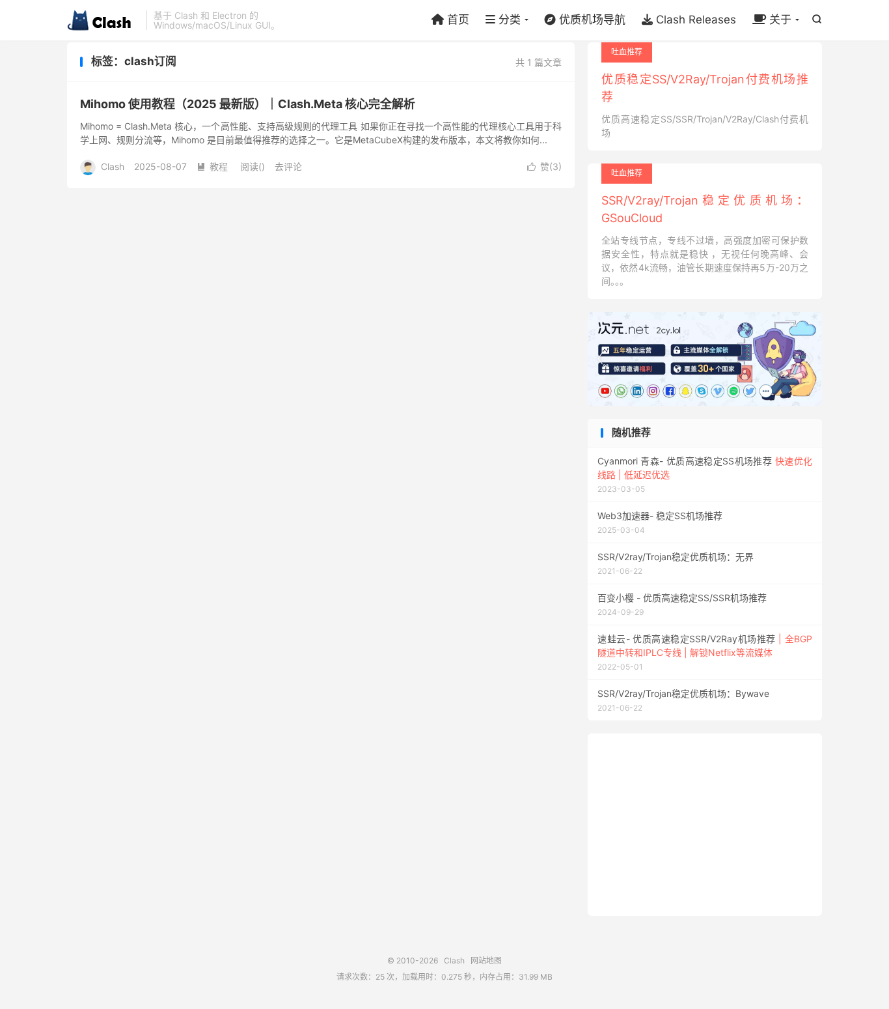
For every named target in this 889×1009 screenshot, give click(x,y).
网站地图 (486, 960)
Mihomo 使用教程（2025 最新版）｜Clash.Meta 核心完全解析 (247, 104)
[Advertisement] (705, 824)
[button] (809, 358)
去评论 (288, 166)
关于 (778, 19)
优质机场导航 (590, 19)
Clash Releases (694, 19)
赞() (544, 166)
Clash (103, 20)
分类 (508, 19)
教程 (212, 166)
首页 (456, 19)
